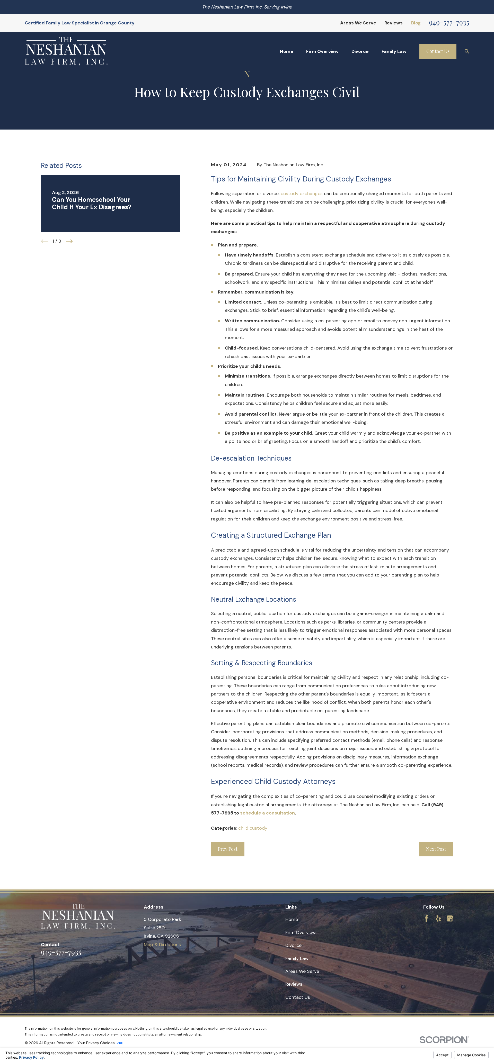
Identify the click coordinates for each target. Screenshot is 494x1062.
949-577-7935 (449, 22)
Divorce (293, 945)
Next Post (436, 849)
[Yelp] (438, 918)
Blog (416, 23)
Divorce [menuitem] (360, 51)
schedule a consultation (267, 813)
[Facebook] (426, 918)
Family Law (296, 958)
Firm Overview (300, 932)
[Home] (66, 51)
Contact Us (437, 51)
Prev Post (227, 849)
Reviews (393, 23)
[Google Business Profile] (450, 918)
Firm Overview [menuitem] (322, 51)
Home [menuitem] (286, 51)
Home (291, 919)
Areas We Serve (358, 23)
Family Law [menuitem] (394, 51)
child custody (252, 828)
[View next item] (69, 241)
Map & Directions (162, 944)
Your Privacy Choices (96, 1043)
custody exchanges (302, 193)
